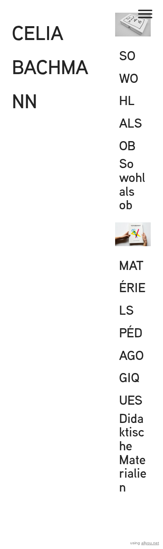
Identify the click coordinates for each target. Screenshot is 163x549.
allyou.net (150, 543)
